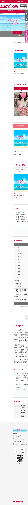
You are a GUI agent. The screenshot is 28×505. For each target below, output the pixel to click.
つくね (16, 149)
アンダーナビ (4, 1)
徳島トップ (3, 10)
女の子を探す (20, 10)
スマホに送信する (20, 452)
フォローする (20, 449)
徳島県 (24, 5)
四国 (21, 5)
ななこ (16, 71)
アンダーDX (17, 1)
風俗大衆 (23, 1)
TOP (17, 32)
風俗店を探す (11, 10)
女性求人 (11, 1)
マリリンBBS (17, 35)
